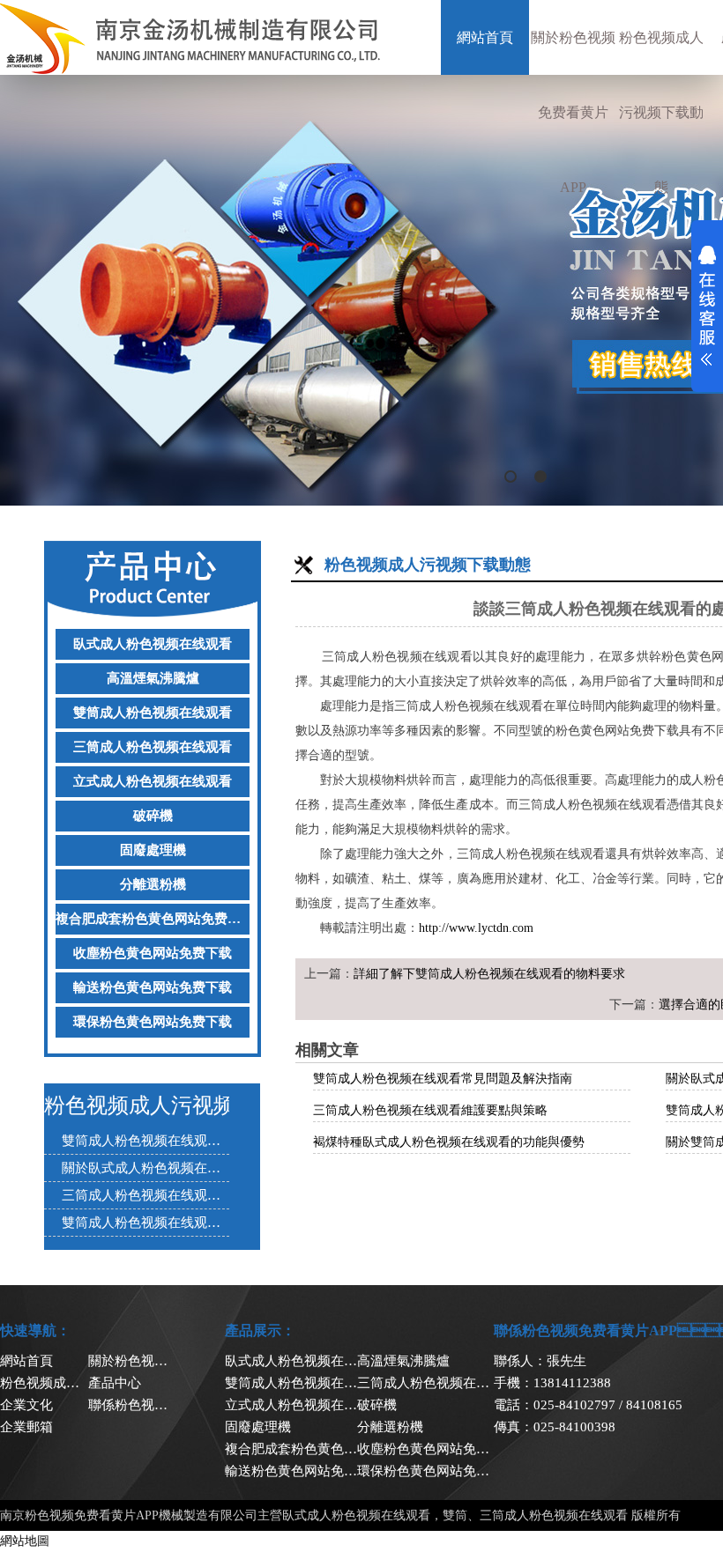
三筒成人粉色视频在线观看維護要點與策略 (430, 1110)
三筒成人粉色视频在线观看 (152, 747)
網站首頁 (485, 37)
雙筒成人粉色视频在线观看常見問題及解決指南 (442, 1078)
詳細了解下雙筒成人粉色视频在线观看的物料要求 (489, 973)
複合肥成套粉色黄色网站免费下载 (153, 919)
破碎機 (153, 816)
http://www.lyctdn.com (476, 928)
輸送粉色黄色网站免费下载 (152, 987)
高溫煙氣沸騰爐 (153, 678)
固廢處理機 (153, 850)
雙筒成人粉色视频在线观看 (152, 713)
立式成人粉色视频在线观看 (152, 781)
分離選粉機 (153, 884)
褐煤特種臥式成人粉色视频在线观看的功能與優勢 (449, 1142)
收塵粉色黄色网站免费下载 (152, 953)
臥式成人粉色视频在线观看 (152, 644)
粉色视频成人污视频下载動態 (661, 112)
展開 (707, 305)
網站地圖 (24, 1541)
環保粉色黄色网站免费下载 (152, 1022)
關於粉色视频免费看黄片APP (573, 112)
